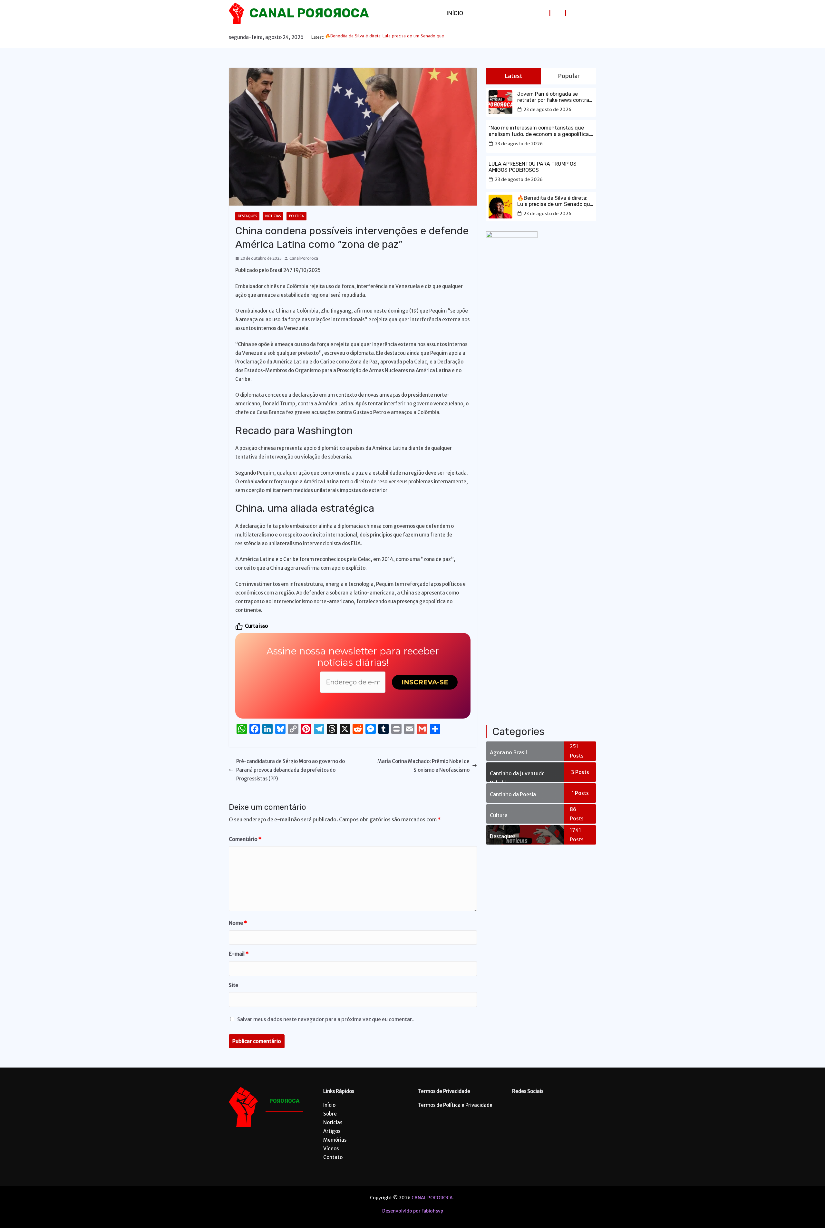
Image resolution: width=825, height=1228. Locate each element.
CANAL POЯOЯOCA (309, 13)
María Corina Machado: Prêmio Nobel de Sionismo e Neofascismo (423, 765)
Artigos (331, 1131)
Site (233, 985)
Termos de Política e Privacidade (455, 1105)
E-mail (239, 954)
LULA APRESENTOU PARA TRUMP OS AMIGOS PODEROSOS (533, 167)
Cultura (499, 815)
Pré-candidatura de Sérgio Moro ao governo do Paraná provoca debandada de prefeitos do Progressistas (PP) (290, 770)
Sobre (330, 1114)
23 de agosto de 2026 (547, 109)
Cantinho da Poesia (513, 794)
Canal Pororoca (303, 258)
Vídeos (331, 1149)
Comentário (245, 839)
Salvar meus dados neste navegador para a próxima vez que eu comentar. (325, 1019)
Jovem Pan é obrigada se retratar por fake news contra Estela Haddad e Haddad (553, 97)
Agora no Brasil (508, 752)
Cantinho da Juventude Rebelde (517, 776)
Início (454, 13)
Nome (238, 923)
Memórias (334, 1140)
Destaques (247, 216)
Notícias (273, 216)
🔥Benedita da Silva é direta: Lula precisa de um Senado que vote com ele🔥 (555, 201)
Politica (296, 216)
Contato (333, 1157)
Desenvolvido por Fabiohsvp (412, 1211)
